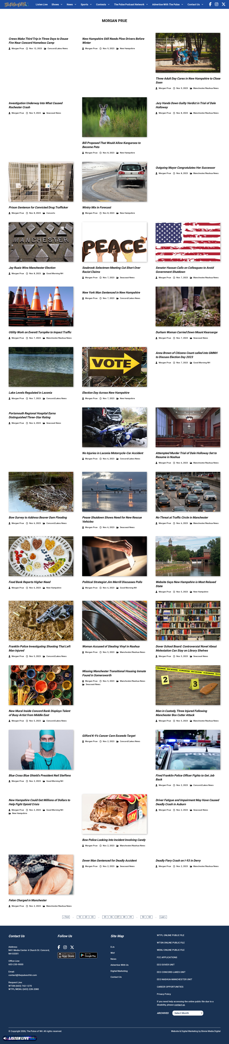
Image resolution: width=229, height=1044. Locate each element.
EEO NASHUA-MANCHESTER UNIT (174, 979)
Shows (55, 4)
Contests (101, 4)
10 (79, 917)
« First (66, 917)
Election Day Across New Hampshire (105, 392)
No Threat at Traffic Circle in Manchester (182, 517)
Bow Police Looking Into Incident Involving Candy (113, 840)
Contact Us (194, 4)
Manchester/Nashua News (206, 88)
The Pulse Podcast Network (129, 4)
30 (92, 917)
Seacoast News (53, 113)
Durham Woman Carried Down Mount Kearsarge (186, 332)
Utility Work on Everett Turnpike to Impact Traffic (40, 332)
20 (86, 917)
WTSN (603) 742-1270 (20, 985)
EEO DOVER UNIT (166, 964)
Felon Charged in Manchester (28, 900)
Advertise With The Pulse (166, 4)
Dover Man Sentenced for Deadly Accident (109, 860)
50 (143, 917)
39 (130, 917)
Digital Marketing (119, 971)
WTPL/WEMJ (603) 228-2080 (23, 989)
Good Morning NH (54, 274)
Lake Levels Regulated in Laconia (30, 392)
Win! (113, 953)
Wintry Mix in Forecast (96, 207)
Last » (163, 917)
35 (105, 917)
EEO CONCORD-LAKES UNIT (171, 972)
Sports (84, 4)
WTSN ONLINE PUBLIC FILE (171, 942)
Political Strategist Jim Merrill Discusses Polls (112, 582)
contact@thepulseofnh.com (22, 975)
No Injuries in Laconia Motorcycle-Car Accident (112, 453)
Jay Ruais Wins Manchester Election (32, 267)
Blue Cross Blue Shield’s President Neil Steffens (40, 775)
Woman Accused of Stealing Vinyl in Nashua (110, 646)
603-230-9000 (15, 964)
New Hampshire (127, 49)
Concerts (50, 213)
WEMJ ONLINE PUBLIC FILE (171, 950)
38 (124, 917)
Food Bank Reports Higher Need (29, 582)
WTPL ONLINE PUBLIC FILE (170, 935)
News (70, 4)
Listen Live (42, 4)
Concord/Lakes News (58, 49)
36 (111, 917)
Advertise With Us (120, 965)
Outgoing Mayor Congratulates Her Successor (185, 167)
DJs (112, 946)
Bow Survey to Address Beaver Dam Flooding (38, 517)
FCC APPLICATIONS (167, 957)
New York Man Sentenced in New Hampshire (111, 292)
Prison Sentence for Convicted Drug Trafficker (38, 207)
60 (149, 917)
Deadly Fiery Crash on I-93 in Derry (178, 860)
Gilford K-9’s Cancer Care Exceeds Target (108, 735)
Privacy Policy (164, 994)
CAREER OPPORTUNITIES (170, 986)
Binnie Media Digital (211, 1031)
